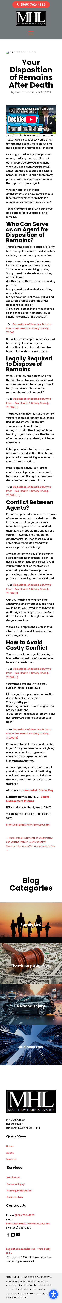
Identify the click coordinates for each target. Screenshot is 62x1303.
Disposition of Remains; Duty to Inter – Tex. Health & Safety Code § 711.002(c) (28, 673)
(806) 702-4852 (33, 4)
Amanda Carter (24, 92)
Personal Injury (16, 1184)
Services (11, 1159)
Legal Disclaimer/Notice (20, 1249)
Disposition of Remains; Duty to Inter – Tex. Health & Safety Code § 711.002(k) (28, 589)
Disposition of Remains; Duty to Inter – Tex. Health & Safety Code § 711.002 (28, 328)
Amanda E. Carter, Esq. (38, 790)
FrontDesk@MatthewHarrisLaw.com (28, 824)
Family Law (13, 1177)
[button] (53, 1294)
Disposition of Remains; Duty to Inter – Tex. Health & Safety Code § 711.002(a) (28, 403)
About (10, 1152)
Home (9, 1146)
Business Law (15, 1197)
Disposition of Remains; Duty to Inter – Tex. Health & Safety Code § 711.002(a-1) (28, 491)
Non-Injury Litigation (19, 1190)
